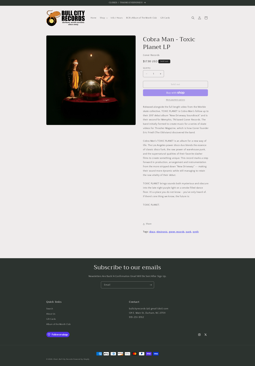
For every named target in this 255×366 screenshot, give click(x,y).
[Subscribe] (150, 284)
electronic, (162, 231)
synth (196, 231)
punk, (189, 231)
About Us (50, 314)
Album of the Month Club (58, 324)
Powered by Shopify (81, 359)
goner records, (177, 231)
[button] (103, 18)
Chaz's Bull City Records (63, 359)
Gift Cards (51, 319)
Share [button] (149, 224)
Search (49, 309)
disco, (152, 231)
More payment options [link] (175, 100)
